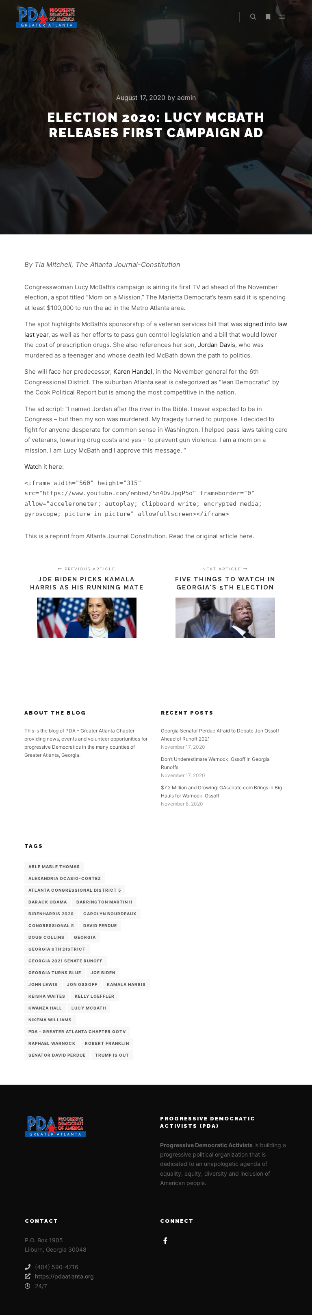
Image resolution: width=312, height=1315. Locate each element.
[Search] (253, 17)
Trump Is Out (112, 1055)
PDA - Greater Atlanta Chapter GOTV (77, 1031)
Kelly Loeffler (95, 996)
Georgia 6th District (57, 949)
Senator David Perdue (57, 1055)
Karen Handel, (133, 371)
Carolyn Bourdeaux (109, 913)
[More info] (267, 17)
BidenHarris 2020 (51, 913)
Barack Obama (47, 901)
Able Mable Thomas (54, 866)
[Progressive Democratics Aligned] (46, 17)
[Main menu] (282, 17)
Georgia (85, 937)
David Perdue (100, 925)
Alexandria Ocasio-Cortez (64, 878)
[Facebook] (165, 1240)
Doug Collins (46, 937)
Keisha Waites (46, 996)
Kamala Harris (126, 984)
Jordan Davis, (216, 345)
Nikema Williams (50, 1019)
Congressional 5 (51, 925)
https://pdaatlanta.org (64, 1276)
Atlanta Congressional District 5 (74, 890)
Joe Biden (103, 972)
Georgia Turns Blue (54, 972)
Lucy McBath (89, 1007)
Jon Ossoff (82, 984)
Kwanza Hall (45, 1007)
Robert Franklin (107, 1043)
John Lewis (43, 984)
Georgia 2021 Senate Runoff (65, 960)
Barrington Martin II (104, 901)
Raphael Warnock (52, 1043)
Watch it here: (44, 466)
